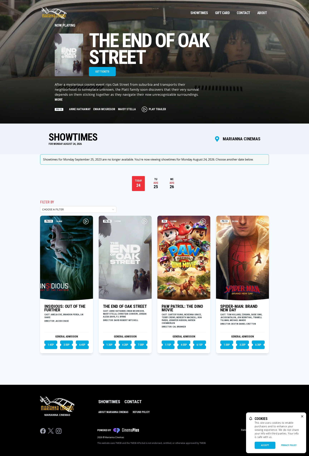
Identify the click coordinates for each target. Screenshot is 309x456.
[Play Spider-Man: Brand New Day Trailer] (262, 221)
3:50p (66, 344)
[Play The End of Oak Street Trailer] (144, 221)
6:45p (82, 344)
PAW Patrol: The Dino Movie (182, 308)
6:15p (199, 344)
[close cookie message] (302, 416)
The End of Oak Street (125, 306)
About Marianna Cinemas (113, 412)
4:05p (184, 344)
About (262, 13)
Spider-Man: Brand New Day (239, 308)
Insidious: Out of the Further (64, 308)
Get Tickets (102, 71)
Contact (243, 13)
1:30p (109, 344)
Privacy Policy (288, 445)
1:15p (168, 344)
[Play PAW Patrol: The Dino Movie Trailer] (203, 221)
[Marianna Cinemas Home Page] (54, 13)
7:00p (141, 344)
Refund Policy (141, 412)
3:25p (242, 344)
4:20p (125, 344)
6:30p (258, 344)
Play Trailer (157, 109)
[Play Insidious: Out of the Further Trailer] (86, 221)
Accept (265, 445)
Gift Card (222, 13)
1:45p (51, 344)
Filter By (47, 202)
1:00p (227, 344)
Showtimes (199, 13)
